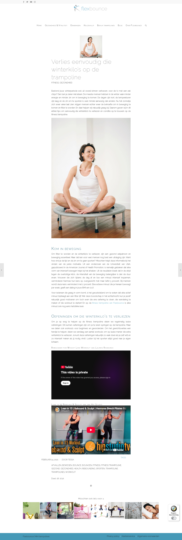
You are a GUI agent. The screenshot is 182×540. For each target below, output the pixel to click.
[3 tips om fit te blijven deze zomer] (31, 510)
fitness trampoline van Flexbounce (108, 303)
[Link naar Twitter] (27, 2)
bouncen (87, 465)
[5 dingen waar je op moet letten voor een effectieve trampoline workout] (2, 270)
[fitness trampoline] (91, 46)
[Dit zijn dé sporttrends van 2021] (180, 270)
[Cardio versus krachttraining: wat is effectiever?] (65, 510)
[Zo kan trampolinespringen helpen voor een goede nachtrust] (150, 510)
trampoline (112, 468)
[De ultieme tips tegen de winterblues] (133, 510)
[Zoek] (145, 25)
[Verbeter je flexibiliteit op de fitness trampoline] (116, 510)
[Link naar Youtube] (31, 2)
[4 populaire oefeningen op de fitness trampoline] (99, 510)
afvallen (56, 465)
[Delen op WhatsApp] (91, 485)
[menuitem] (39, 25)
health (77, 468)
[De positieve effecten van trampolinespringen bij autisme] (82, 510)
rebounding (88, 468)
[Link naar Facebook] (23, 2)
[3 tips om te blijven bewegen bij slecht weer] (48, 510)
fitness (55, 83)
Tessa (71, 459)
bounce (77, 465)
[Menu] (178, 505)
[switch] (173, 518)
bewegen (67, 465)
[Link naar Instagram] (35, 2)
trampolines (58, 472)
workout (70, 472)
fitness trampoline (111, 465)
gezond (55, 468)
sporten (100, 468)
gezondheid (66, 83)
